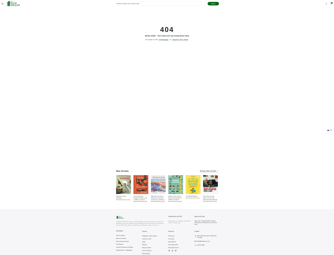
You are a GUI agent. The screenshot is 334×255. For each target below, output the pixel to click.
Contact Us (171, 236)
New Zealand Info (173, 244)
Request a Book (146, 247)
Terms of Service (146, 250)
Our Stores (171, 239)
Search (213, 3)
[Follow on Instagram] (175, 251)
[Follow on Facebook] (169, 251)
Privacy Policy (146, 253)
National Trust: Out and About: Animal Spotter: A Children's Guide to (175, 197)
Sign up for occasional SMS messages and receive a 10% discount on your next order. (205, 222)
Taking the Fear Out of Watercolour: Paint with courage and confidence (157, 197)
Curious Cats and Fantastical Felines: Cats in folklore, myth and (140, 197)
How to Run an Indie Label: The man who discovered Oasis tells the (210, 197)
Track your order (146, 239)
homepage (163, 40)
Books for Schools (121, 238)
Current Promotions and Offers (124, 247)
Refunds (144, 244)
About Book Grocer (173, 247)
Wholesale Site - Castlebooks (124, 250)
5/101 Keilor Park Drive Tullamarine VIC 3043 (206, 236)
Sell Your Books (120, 235)
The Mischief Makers (191, 196)
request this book (180, 40)
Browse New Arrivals (208, 171)
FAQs (143, 241)
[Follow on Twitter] (172, 251)
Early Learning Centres (122, 241)
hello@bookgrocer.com (203, 241)
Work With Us (172, 241)
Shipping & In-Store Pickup (149, 236)
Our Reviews (119, 244)
